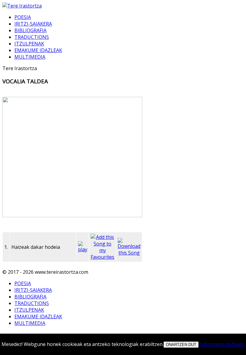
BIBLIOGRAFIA (30, 30)
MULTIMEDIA (29, 57)
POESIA (22, 17)
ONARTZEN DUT (181, 344)
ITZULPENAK (29, 43)
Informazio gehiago (222, 344)
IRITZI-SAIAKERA (33, 23)
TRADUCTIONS (31, 37)
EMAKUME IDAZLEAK (38, 50)
